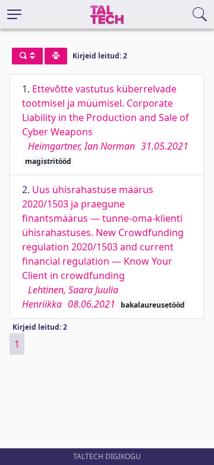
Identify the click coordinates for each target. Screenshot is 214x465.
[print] (56, 56)
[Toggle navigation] (14, 14)
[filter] (27, 56)
